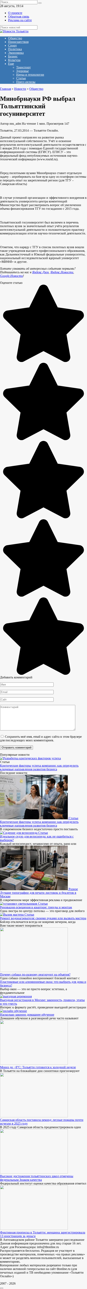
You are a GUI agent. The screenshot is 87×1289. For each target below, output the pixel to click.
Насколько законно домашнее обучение (27, 1014)
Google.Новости (11, 276)
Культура (14, 60)
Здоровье (22, 71)
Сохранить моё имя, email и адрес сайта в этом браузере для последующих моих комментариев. (41, 738)
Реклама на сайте (20, 20)
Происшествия (18, 42)
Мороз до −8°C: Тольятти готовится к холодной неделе (38, 1067)
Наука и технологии (30, 74)
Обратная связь (18, 16)
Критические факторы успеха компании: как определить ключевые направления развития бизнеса (39, 767)
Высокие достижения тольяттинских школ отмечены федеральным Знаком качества (36, 1177)
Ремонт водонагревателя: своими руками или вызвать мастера (43, 918)
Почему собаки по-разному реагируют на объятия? (35, 974)
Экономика (16, 52)
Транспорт (23, 67)
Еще (11, 63)
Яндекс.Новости (61, 272)
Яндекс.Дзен (40, 272)
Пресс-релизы (25, 82)
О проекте (15, 13)
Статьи (21, 78)
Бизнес (13, 56)
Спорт (12, 45)
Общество (15, 38)
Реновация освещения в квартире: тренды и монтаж (36, 907)
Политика (15, 49)
